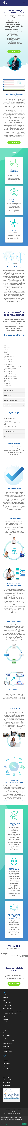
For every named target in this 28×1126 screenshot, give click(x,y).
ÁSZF (4, 1000)
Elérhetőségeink (6, 1085)
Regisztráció (5, 1060)
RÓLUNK (13, 1111)
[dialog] (14, 1121)
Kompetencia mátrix (7, 1043)
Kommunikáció (6, 1046)
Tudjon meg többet (5, 1124)
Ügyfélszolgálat (6, 1063)
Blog (4, 1066)
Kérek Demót (14, 51)
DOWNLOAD (8, 1110)
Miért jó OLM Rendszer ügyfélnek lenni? (12, 1011)
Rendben (24, 1124)
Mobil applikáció (6, 1049)
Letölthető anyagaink (8, 1008)
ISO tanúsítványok (7, 1005)
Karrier (4, 1016)
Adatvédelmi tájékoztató (8, 1003)
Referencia (5, 997)
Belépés (5, 1058)
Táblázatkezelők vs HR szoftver (10, 1013)
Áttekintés (5, 1032)
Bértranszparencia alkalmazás (10, 1041)
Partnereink (5, 1019)
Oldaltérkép (5, 1022)
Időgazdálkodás (6, 1035)
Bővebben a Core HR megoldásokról (14, 801)
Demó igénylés (6, 1082)
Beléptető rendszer (7, 1051)
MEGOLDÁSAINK (17, 1110)
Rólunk (4, 994)
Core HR (5, 1038)
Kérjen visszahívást (7, 1079)
